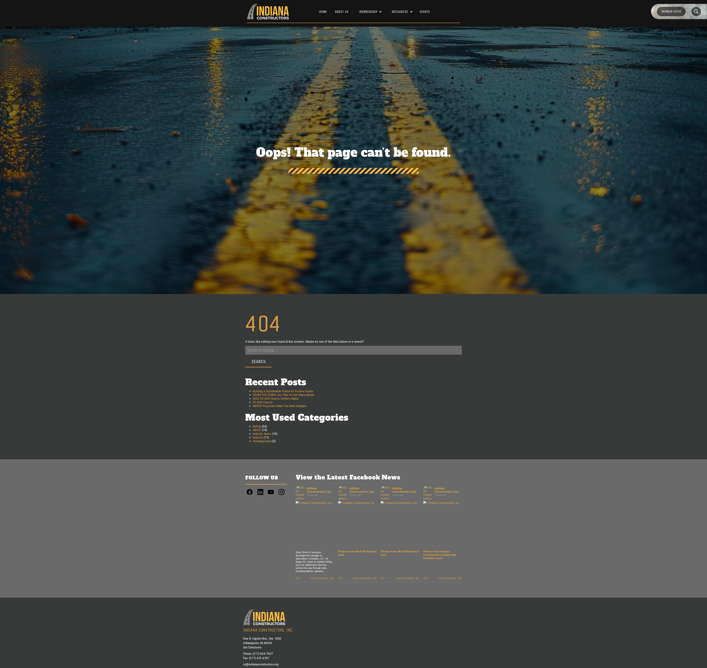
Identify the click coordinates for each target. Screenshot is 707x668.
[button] (369, 11)
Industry (258, 437)
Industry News (262, 434)
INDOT (257, 430)
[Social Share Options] (332, 578)
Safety (257, 426)
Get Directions (252, 647)
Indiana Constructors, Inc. (319, 490)
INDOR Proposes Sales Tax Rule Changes (280, 406)
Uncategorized (262, 441)
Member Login (671, 11)
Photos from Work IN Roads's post (357, 553)
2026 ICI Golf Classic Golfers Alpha (275, 398)
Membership (368, 12)
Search (259, 361)
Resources (400, 12)
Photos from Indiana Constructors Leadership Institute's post (439, 555)
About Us (342, 12)
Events (425, 12)
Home (323, 12)
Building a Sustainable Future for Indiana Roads (283, 391)
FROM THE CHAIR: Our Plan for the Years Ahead (283, 395)
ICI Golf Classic (263, 402)
